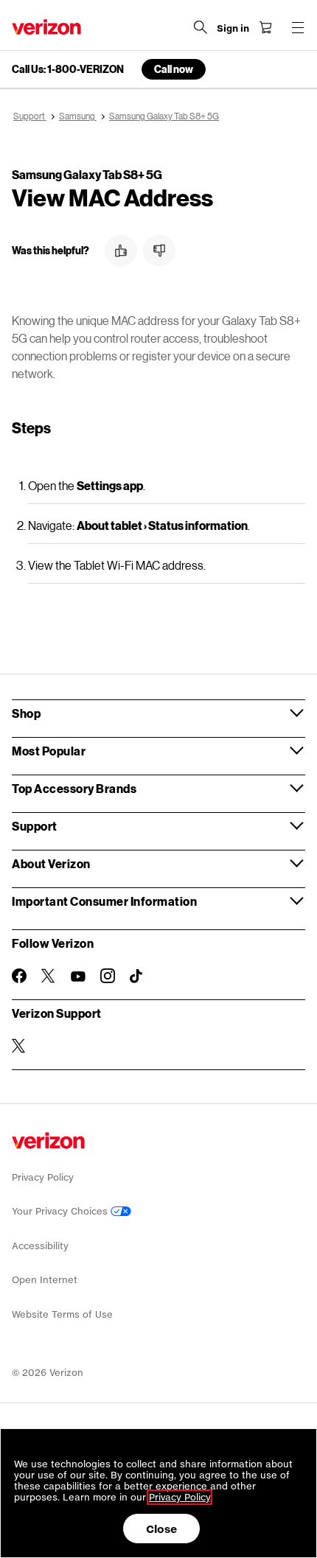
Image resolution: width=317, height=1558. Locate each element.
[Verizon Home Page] (46, 27)
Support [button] (35, 826)
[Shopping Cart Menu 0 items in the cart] (265, 27)
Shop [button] (26, 713)
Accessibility (40, 1245)
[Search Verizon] (200, 27)
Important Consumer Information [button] (104, 901)
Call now (173, 69)
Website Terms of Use (62, 1314)
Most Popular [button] (49, 751)
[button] (121, 250)
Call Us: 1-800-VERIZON (68, 69)
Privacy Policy (43, 1177)
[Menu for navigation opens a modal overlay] (298, 27)
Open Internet (44, 1279)
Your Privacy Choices (61, 1211)
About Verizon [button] (51, 863)
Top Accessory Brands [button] (74, 788)
